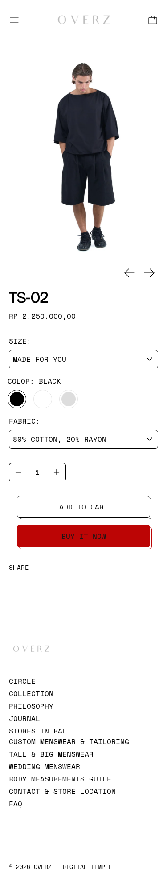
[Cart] (152, 20)
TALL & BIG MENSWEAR (51, 754)
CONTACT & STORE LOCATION (62, 791)
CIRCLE (22, 681)
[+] (57, 472)
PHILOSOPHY (31, 706)
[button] (83, 157)
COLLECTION (31, 693)
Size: (20, 341)
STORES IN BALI (40, 730)
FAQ (15, 803)
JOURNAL (24, 718)
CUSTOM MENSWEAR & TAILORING (69, 741)
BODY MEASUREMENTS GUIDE (60, 778)
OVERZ (43, 866)
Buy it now (83, 536)
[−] (18, 472)
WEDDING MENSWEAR (44, 766)
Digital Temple (87, 866)
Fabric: (24, 421)
